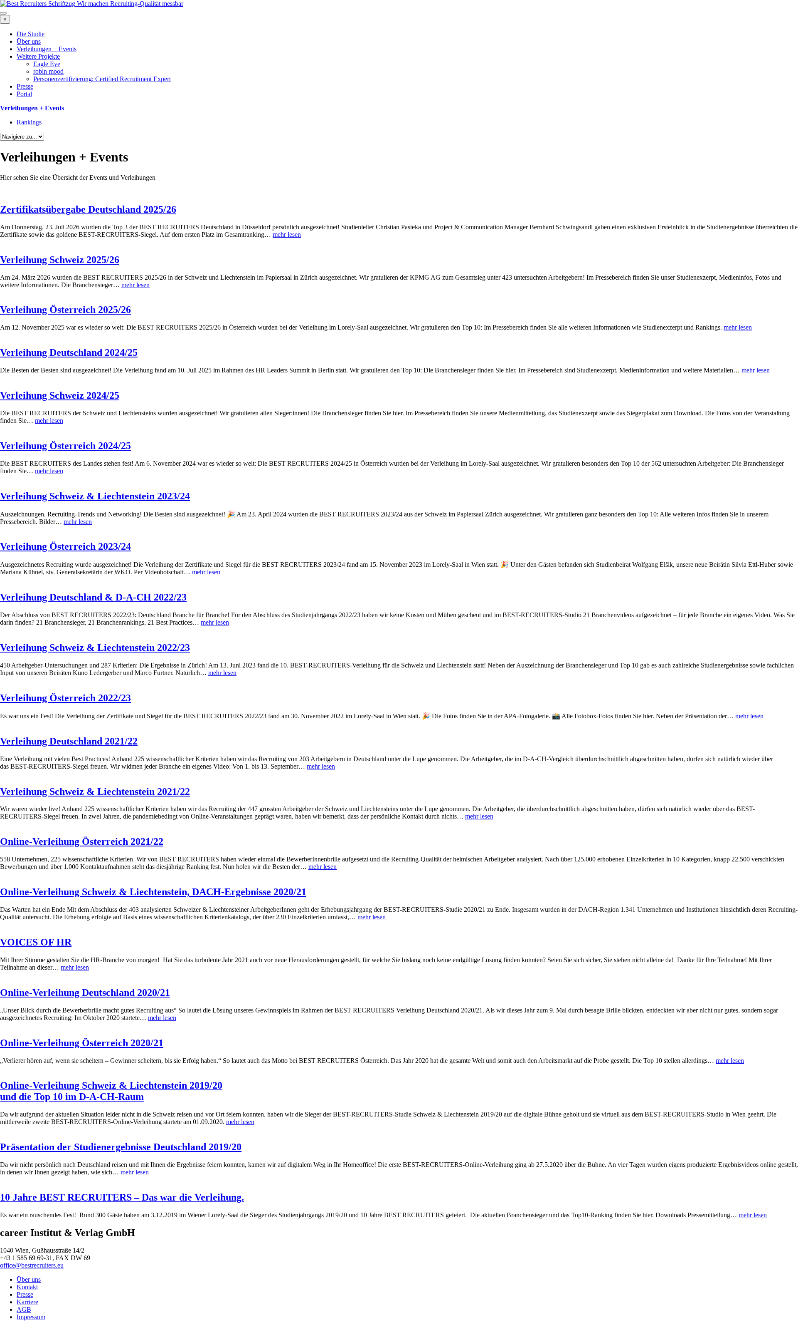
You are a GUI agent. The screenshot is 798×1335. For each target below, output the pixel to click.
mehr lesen (287, 234)
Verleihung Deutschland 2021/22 (69, 741)
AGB (24, 1309)
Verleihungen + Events (46, 48)
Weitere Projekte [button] (38, 56)
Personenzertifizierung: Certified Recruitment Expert (102, 78)
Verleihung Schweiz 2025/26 (59, 259)
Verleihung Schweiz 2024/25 (59, 395)
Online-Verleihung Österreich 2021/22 (81, 841)
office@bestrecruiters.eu (32, 1265)
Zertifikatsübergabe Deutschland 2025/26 (88, 209)
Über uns (29, 41)
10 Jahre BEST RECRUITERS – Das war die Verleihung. (122, 1197)
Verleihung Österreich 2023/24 (65, 546)
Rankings (29, 122)
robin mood (48, 71)
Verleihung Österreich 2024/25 (65, 445)
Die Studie (30, 33)
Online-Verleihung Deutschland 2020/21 (85, 992)
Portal (24, 93)
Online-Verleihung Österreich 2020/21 (81, 1042)
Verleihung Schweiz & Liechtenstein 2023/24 (95, 496)
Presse (25, 86)
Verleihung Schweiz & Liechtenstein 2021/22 (95, 791)
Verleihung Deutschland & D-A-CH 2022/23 (93, 597)
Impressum (31, 1316)
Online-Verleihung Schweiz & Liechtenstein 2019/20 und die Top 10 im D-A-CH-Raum (111, 1091)
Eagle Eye (46, 63)
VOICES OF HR (35, 942)
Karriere (27, 1301)
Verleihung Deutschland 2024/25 (69, 352)
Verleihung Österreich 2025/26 (65, 309)
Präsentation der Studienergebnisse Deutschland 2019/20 (120, 1146)
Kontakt (27, 1286)
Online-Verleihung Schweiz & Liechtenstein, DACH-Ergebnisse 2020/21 (153, 891)
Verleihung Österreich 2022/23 (65, 697)
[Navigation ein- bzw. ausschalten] (3, 13)
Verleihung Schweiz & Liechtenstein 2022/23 (95, 647)
